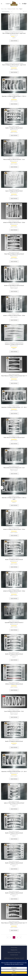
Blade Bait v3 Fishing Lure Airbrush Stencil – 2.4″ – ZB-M (14, 771)
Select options (14, 40)
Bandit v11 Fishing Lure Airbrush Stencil (14, 833)
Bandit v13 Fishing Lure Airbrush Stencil (14, 559)
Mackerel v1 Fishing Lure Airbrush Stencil (14, 344)
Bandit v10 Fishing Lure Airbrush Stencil (14, 654)
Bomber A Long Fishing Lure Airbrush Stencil (14, 285)
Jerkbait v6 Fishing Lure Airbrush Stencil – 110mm (14, 591)
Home (2, 8)
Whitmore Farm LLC (14, 34)
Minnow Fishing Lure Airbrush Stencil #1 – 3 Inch (14, 159)
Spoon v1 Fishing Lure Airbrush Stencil (14, 191)
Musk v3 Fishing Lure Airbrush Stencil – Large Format (14, 64)
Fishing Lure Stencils (11, 8)
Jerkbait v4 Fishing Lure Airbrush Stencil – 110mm (14, 222)
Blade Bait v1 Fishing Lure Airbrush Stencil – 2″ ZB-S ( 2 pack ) (14, 97)
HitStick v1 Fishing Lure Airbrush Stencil (14, 684)
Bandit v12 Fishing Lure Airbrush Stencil (14, 892)
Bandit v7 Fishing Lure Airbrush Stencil (14, 128)
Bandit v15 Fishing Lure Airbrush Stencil (14, 741)
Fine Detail (18, 31)
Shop (5, 8)
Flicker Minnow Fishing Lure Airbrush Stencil (14, 254)
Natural (21, 31)
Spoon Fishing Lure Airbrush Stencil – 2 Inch (14, 711)
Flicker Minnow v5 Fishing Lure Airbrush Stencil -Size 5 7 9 (14, 922)
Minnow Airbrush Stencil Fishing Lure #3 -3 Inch (14, 467)
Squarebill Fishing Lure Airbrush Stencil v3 (14, 622)
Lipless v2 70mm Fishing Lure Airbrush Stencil (14, 803)
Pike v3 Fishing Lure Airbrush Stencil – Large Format (14, 33)
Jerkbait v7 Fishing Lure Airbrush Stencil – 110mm (14, 315)
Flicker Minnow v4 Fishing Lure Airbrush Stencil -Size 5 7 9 (14, 375)
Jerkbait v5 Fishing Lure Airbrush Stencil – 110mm (14, 529)
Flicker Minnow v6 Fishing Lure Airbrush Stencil (14, 437)
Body (17, 8)
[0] (24, 3)
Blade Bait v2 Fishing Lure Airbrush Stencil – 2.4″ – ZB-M (14, 407)
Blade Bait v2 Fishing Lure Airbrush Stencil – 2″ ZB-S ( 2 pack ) (14, 498)
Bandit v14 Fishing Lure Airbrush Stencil (14, 862)
